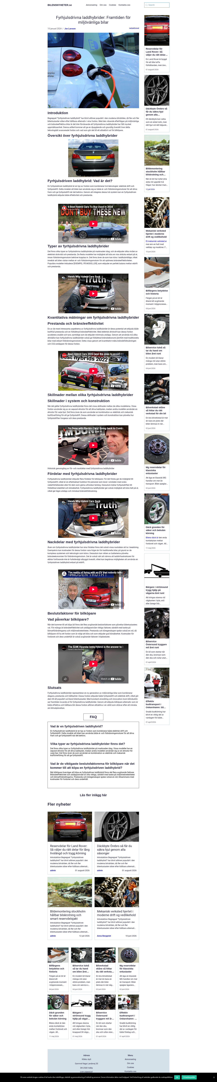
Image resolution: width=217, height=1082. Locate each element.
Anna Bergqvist (104, 936)
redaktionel (134, 28)
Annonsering (91, 5)
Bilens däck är (152, 537)
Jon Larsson (70, 28)
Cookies (112, 5)
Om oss (103, 5)
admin (53, 870)
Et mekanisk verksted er (156, 241)
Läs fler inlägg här (93, 795)
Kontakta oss (124, 5)
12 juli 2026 (150, 189)
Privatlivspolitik (189, 1077)
